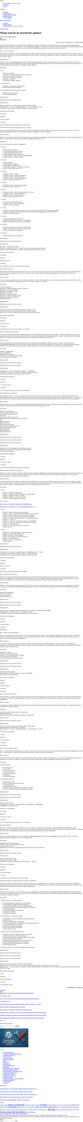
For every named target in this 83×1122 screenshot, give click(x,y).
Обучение (2, 990)
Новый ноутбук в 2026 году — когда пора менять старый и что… (18, 506)
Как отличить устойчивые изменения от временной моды (16, 504)
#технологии (27, 1105)
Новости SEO (7, 13)
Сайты (46, 1109)
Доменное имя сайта (9, 1055)
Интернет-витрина (8, 1058)
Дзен (37, 1107)
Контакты (6, 5)
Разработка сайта (8, 1077)
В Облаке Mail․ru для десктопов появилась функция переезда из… (18, 1088)
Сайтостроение (7, 17)
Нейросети (2, 1109)
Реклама (35, 1109)
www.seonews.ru (78, 987)
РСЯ (27, 1109)
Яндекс (51, 1109)
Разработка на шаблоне (9, 1075)
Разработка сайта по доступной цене (13, 1078)
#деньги (2, 1105)
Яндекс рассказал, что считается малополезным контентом (16, 1091)
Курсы (59, 1107)
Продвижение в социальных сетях (12, 1071)
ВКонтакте (33, 1107)
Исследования (49, 1107)
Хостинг (5, 1083)
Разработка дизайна (8, 1074)
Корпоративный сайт (9, 1065)
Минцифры (76, 1107)
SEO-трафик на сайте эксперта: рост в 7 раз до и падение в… (17, 1097)
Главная (5, 12)
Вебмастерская (7, 16)
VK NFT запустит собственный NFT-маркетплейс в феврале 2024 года (19, 998)
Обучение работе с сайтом (10, 1070)
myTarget (62, 1105)
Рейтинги (30, 1109)
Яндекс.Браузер (59, 1109)
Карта (4, 6)
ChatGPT (38, 1105)
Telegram (2, 1107)
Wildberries (19, 1107)
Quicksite (2, 9)
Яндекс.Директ (6, 1112)
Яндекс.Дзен (75, 1109)
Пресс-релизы (13, 1109)
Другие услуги (7, 1056)
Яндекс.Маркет (19, 1112)
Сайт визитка (7, 1081)
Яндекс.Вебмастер (67, 1109)
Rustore (74, 1105)
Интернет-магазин (8, 1059)
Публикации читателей (9, 14)
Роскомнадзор (41, 1109)
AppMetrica (33, 1105)
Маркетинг (6, 1067)
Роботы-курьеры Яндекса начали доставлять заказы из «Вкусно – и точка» (20, 1004)
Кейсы (5, 1061)
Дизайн (41, 1107)
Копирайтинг (7, 1064)
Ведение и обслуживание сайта (12, 1054)
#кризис (5, 1105)
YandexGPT (24, 1107)
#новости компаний (16, 1105)
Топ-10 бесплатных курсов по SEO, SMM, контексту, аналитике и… (19, 1094)
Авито (28, 1107)
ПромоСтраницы (20, 1109)
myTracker (66, 1105)
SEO (78, 1105)
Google (43, 1104)
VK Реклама (12, 1107)
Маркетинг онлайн (5, 20)
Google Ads (49, 1105)
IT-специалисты (56, 1105)
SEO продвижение (8, 1052)
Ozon (70, 1105)
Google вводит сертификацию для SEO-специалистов (15, 1099)
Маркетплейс (70, 1107)
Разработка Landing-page (10, 1072)
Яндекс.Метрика (30, 1112)
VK (6, 1107)
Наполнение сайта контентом (11, 1068)
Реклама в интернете (9, 1080)
